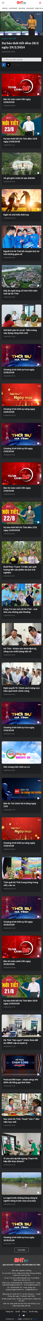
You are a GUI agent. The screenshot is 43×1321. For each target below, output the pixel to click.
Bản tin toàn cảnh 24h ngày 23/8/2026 (17, 100)
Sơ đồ (17, 1311)
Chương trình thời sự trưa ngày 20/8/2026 (18, 1238)
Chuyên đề (13, 8)
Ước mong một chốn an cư (16, 767)
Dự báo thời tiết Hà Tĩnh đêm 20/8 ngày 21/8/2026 (20, 1002)
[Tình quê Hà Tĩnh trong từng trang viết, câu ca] (21, 868)
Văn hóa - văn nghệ (26, 8)
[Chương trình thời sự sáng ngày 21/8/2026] (21, 828)
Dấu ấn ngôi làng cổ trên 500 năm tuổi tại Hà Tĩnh (20, 292)
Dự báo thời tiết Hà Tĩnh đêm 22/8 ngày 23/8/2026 (20, 140)
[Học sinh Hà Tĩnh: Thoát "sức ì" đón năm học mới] (21, 1104)
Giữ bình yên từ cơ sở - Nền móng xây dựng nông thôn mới (20, 331)
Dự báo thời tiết (9, 39)
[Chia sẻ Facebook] (4, 65)
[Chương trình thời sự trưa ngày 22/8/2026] (21, 355)
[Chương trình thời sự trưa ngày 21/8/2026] (21, 713)
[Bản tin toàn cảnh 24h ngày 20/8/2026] (21, 947)
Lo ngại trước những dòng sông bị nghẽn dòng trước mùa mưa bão (20, 1199)
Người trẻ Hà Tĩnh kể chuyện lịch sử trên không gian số (21, 252)
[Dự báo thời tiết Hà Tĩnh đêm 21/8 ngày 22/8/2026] (21, 513)
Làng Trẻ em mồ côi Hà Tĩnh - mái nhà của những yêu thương (20, 610)
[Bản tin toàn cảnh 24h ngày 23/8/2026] (21, 85)
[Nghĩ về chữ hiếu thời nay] (21, 200)
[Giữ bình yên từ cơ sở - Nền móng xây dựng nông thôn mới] (21, 316)
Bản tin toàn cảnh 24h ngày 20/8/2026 (17, 962)
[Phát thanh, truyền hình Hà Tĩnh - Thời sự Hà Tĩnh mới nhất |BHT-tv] (21, 3)
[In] (18, 65)
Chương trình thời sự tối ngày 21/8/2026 (18, 450)
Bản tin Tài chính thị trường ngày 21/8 (19, 805)
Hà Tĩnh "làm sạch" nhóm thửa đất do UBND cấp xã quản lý (20, 1041)
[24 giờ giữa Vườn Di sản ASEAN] (21, 164)
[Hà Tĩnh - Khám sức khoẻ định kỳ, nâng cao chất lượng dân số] (21, 634)
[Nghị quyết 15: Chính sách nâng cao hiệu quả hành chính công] (21, 673)
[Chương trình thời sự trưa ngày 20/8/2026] (21, 1223)
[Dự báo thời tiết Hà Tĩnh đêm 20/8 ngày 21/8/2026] (21, 986)
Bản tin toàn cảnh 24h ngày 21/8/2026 (17, 489)
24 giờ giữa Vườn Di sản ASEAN (19, 178)
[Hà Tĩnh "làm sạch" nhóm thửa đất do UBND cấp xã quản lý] (21, 1026)
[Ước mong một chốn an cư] (21, 752)
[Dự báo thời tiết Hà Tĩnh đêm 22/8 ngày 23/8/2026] (21, 124)
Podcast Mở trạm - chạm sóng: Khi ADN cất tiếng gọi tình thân (20, 1081)
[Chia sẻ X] (8, 65)
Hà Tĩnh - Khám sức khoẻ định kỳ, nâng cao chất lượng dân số (20, 650)
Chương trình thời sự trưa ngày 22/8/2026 (18, 371)
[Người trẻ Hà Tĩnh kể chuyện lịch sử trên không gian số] (21, 237)
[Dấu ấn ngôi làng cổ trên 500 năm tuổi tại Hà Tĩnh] (21, 276)
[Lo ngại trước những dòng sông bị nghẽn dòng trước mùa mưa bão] (21, 1183)
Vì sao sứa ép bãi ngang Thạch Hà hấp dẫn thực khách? (20, 1160)
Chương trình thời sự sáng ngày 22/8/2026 (19, 410)
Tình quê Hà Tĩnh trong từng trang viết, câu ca (20, 883)
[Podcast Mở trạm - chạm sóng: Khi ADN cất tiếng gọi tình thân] (21, 1065)
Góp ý (24, 1311)
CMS (18, 1319)
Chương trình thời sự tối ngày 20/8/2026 (18, 923)
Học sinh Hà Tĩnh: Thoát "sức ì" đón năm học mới (21, 1120)
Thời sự (4, 8)
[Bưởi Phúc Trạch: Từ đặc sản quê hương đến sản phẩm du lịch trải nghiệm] (21, 552)
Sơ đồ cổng (33, 1311)
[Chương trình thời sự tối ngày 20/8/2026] (21, 907)
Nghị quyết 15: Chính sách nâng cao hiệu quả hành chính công (21, 689)
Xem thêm (21, 1250)
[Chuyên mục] (3, 2)
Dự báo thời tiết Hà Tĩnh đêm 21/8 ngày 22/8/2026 (20, 528)
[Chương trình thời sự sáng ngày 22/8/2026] (21, 394)
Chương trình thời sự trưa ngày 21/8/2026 (18, 729)
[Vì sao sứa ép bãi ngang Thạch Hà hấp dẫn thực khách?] (21, 1144)
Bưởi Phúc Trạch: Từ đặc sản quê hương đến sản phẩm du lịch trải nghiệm (19, 570)
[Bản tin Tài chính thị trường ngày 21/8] (21, 789)
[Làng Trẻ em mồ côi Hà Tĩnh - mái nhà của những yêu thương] (21, 595)
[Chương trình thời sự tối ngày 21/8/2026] (21, 434)
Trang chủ (9, 1311)
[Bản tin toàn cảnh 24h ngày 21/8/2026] (21, 473)
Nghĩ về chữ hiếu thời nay (16, 214)
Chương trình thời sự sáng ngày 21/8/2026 (19, 844)
